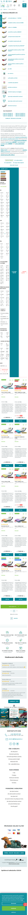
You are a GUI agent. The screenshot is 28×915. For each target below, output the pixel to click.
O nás (14, 773)
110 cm (7, 203)
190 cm (7, 230)
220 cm (7, 236)
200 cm (7, 216)
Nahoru (16, 618)
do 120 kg (7, 273)
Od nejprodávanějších (18, 162)
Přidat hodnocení (14, 780)
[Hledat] (8, 5)
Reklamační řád (14, 761)
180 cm (7, 227)
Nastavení (13, 903)
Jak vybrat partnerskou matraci (14, 801)
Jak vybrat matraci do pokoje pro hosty (14, 799)
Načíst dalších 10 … (13, 606)
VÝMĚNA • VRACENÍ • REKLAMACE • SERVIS (14, 853)
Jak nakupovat (14, 751)
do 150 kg (7, 279)
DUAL (7, 349)
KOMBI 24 (7, 355)
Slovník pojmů (14, 806)
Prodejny (14, 775)
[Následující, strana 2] (14, 611)
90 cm (7, 200)
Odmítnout (13, 912)
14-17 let (7, 304)
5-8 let (7, 292)
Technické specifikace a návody (14, 756)
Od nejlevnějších (18, 160)
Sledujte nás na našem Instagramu (14, 707)
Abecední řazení (14, 165)
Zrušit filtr (5, 369)
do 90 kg (7, 266)
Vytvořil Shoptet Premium (10, 860)
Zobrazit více (14, 701)
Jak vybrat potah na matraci (14, 794)
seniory (7, 337)
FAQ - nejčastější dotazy (14, 764)
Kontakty (14, 783)
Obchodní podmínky (14, 754)
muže (7, 333)
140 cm (7, 223)
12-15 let (7, 301)
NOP (7, 352)
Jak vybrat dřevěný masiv (14, 804)
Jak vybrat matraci (14, 791)
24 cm (7, 254)
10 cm (7, 244)
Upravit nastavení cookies (14, 864)
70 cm (7, 193)
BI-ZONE (7, 345)
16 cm (7, 247)
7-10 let (8, 295)
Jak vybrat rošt (14, 796)
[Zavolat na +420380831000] (1, 1)
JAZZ (7, 359)
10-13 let (7, 298)
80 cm (7, 196)
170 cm (7, 213)
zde (22, 900)
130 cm (7, 206)
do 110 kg (7, 269)
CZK (24, 1)
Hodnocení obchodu (14, 657)
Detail (7, 420)
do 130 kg (7, 276)
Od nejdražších (8, 162)
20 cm (7, 251)
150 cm (7, 209)
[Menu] (24, 5)
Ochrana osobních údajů (14, 759)
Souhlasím (13, 908)
